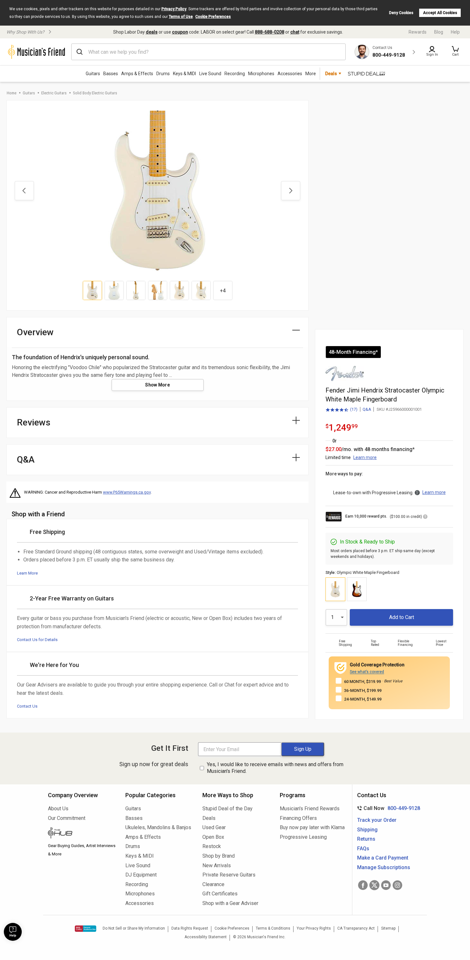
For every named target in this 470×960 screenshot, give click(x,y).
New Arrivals (216, 865)
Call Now (387, 808)
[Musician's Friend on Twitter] (374, 885)
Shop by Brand (218, 856)
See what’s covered (367, 672)
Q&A (367, 409)
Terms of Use (181, 16)
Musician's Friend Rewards (310, 808)
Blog (438, 32)
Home (11, 93)
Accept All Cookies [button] (440, 13)
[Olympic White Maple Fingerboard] (335, 589)
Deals (208, 818)
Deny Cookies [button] (401, 13)
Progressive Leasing (303, 837)
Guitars (93, 73)
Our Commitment (66, 818)
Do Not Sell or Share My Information (134, 928)
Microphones (261, 73)
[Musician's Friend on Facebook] (363, 885)
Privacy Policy (173, 9)
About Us (58, 808)
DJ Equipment (141, 875)
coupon (180, 32)
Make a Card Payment (382, 858)
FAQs (363, 848)
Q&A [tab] (26, 459)
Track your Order (376, 820)
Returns (366, 839)
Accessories (290, 73)
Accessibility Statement (205, 937)
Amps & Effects (137, 73)
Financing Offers (298, 818)
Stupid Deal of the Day (227, 808)
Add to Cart (401, 617)
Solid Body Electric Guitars (95, 93)
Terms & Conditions (273, 928)
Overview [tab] (35, 332)
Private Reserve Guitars (228, 875)
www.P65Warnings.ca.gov (127, 492)
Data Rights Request (189, 928)
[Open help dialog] (13, 932)
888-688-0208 (269, 32)
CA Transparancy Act (356, 928)
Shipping (367, 830)
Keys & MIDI (184, 73)
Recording (234, 73)
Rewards (418, 32)
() (341, 410)
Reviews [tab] (34, 422)
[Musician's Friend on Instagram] (397, 885)
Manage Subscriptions (383, 867)
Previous (24, 190)
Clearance (213, 884)
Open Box (213, 837)
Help (455, 32)
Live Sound (210, 73)
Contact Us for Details (37, 639)
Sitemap (388, 928)
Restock (211, 846)
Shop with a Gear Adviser (230, 903)
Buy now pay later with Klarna (312, 827)
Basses (110, 73)
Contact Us (27, 706)
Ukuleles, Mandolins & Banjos (158, 827)
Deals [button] (331, 73)
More (310, 73)
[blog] (82, 833)
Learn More (27, 573)
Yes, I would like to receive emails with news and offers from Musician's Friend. (275, 767)
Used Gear (214, 827)
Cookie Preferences (213, 16)
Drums (163, 73)
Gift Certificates (220, 894)
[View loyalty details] (425, 517)
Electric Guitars (54, 93)
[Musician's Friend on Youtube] (386, 885)
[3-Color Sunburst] (357, 589)
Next (290, 190)
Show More (157, 384)
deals (152, 32)
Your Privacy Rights (314, 928)
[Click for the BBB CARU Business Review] (85, 928)
